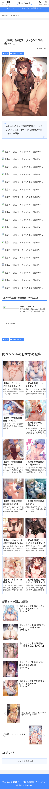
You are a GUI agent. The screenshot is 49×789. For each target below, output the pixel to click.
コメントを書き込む (24, 761)
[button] (43, 437)
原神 (6, 53)
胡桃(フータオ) (18, 53)
